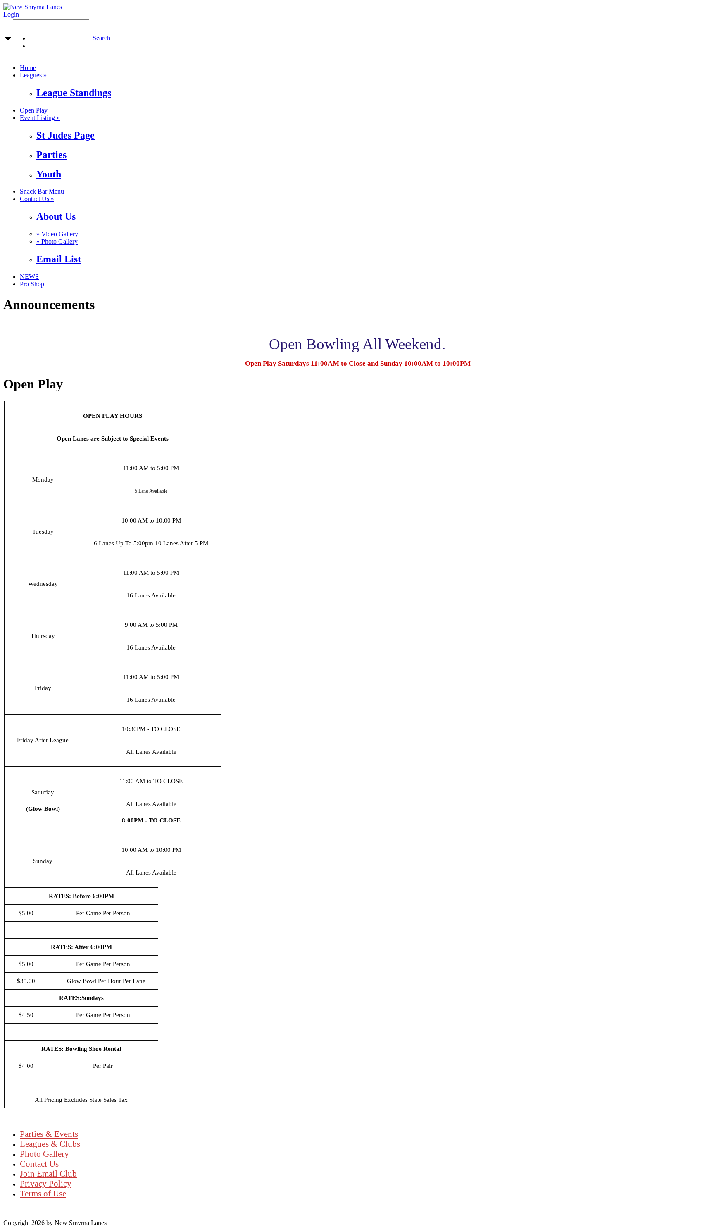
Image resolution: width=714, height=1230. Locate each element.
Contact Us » (37, 198)
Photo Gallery (57, 241)
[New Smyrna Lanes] (32, 6)
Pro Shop (32, 284)
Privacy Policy (45, 1183)
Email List (58, 259)
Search (101, 37)
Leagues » (33, 75)
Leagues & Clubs (50, 1143)
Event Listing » (40, 117)
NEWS (29, 276)
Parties (51, 154)
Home (28, 67)
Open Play (34, 110)
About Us (56, 216)
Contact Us (39, 1163)
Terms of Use (43, 1193)
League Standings (73, 92)
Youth (48, 174)
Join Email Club (48, 1173)
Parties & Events (49, 1134)
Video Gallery (57, 233)
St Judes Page (65, 135)
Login (11, 14)
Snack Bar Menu (42, 191)
